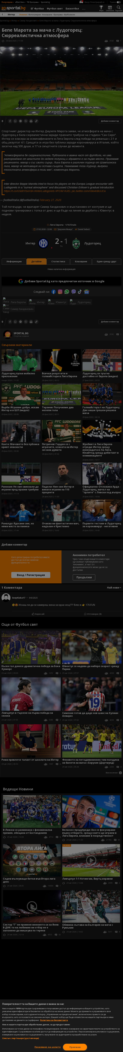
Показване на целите (47, 1047)
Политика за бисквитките (54, 1020)
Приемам (75, 1047)
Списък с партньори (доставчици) (20, 1038)
